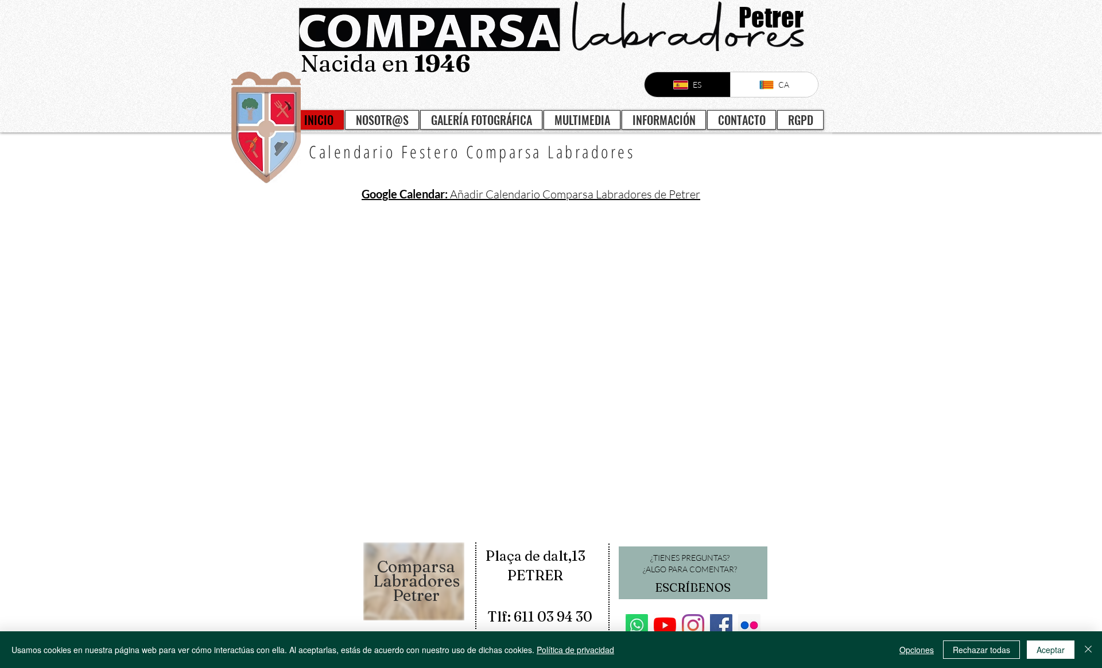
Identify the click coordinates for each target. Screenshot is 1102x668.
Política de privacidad (575, 649)
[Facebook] (721, 625)
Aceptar (1051, 649)
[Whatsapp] (637, 625)
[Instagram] (693, 625)
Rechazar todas (981, 649)
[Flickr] (749, 625)
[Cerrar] (1088, 649)
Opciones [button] (916, 649)
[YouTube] (665, 625)
